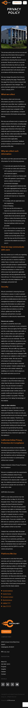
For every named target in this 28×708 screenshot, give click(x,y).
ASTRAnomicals (11, 700)
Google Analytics (8, 591)
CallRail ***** (6, 603)
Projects (3, 666)
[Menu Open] (25, 2)
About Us (4, 661)
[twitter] (12, 684)
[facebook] (3, 684)
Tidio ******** (7, 606)
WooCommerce (7, 600)
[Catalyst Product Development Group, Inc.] (6, 3)
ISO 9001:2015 (5, 664)
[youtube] (17, 684)
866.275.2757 (5, 652)
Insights (3, 669)
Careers (3, 671)
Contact (3, 674)
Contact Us (17, 2)
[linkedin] (7, 684)
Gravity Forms (7, 594)
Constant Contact (8, 597)
